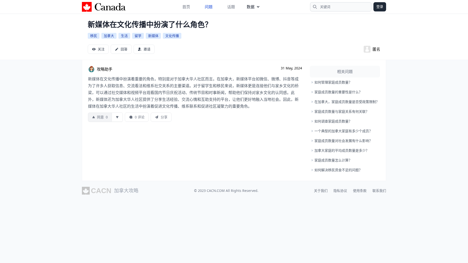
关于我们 (321, 190)
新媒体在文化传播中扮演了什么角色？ (150, 24)
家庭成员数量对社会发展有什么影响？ (343, 140)
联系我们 (379, 190)
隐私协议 (340, 190)
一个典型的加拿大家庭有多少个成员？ (343, 131)
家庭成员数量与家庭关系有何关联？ (341, 111)
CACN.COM (216, 190)
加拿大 (109, 35)
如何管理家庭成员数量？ (333, 82)
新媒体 (153, 35)
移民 (93, 35)
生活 (124, 35)
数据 (250, 6)
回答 (124, 49)
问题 (209, 6)
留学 (138, 35)
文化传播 (172, 35)
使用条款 (360, 190)
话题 (231, 6)
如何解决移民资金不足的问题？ (338, 170)
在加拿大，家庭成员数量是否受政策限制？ (346, 101)
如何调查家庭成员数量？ (333, 121)
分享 (164, 117)
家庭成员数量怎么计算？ (333, 160)
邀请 (147, 49)
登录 (379, 6)
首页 (186, 6)
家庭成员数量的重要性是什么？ (338, 92)
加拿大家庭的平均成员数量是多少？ (341, 150)
